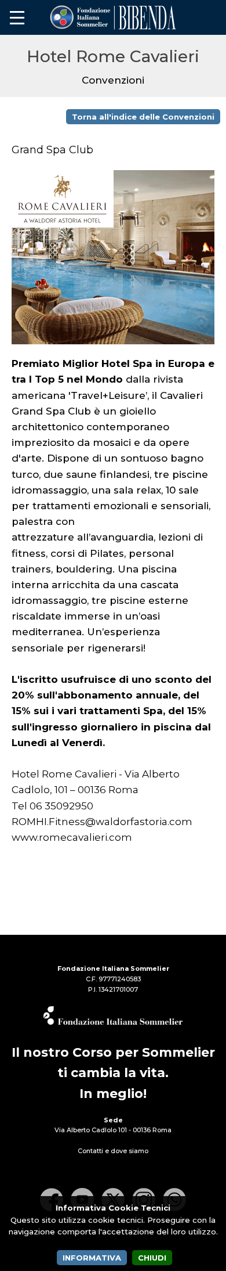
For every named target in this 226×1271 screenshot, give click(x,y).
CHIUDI (152, 1257)
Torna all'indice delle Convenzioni (143, 116)
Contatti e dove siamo (113, 1151)
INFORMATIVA (92, 1257)
